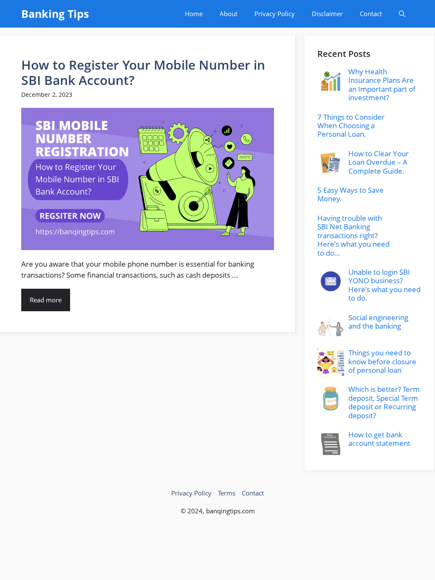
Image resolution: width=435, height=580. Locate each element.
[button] (402, 14)
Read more (46, 300)
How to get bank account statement (379, 439)
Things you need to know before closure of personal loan (382, 361)
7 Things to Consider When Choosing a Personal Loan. (350, 125)
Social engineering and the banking (378, 322)
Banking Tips (55, 13)
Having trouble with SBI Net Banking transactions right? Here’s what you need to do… (353, 235)
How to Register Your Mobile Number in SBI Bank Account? (143, 72)
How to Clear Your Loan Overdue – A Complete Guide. (378, 162)
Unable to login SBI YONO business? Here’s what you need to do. (384, 285)
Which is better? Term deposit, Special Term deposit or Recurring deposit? (384, 402)
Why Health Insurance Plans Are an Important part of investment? (381, 84)
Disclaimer (327, 13)
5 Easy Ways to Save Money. (350, 194)
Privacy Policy (274, 13)
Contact (371, 13)
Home (194, 13)
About (228, 13)
